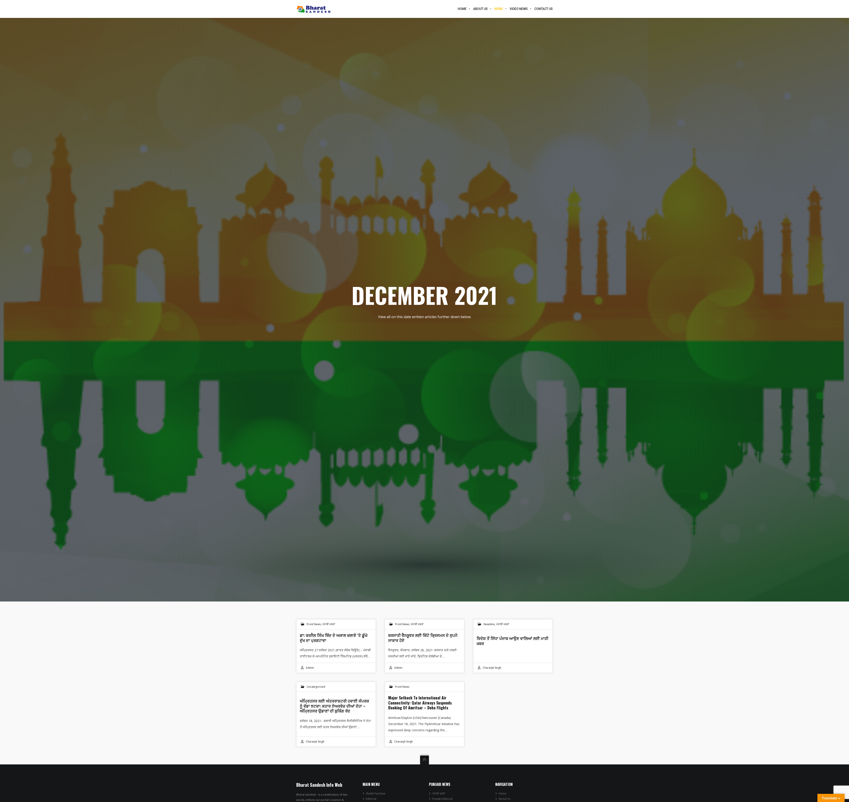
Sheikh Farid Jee (375, 793)
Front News (314, 624)
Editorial (371, 799)
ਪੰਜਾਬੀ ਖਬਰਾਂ (328, 624)
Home (502, 793)
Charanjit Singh (492, 668)
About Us (504, 799)
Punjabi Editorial (442, 799)
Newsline (489, 624)
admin (310, 668)
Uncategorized (316, 687)
